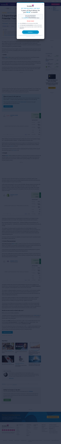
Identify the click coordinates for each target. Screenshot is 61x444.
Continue (30, 32)
